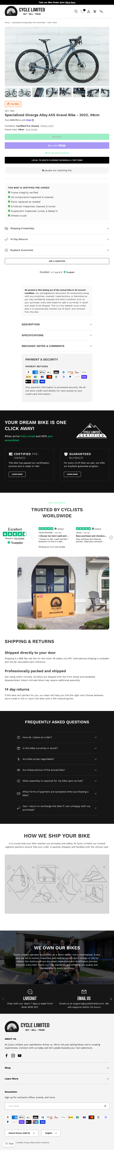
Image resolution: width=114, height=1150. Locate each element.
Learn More (17, 474)
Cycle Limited (17, 1143)
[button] (95, 11)
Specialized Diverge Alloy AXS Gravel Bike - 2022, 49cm (34, 22)
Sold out (57, 137)
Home (7, 22)
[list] (57, 56)
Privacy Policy (29, 1143)
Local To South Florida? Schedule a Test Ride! (57, 160)
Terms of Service (42, 1143)
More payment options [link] (57, 152)
